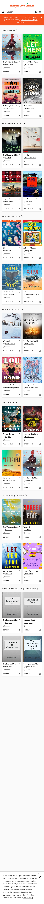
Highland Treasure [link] (9, 199)
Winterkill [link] (6, 341)
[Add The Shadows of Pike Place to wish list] (19, 165)
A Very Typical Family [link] (10, 106)
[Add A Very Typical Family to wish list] (19, 116)
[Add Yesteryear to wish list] (19, 488)
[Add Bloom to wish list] (19, 258)
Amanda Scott (9, 202)
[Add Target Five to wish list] (39, 537)
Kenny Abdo (29, 251)
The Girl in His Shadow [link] (10, 62)
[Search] (3, 12)
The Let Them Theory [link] (31, 62)
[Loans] (36, 12)
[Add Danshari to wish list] (39, 165)
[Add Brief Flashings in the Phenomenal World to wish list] (19, 537)
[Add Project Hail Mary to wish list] (19, 444)
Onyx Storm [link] (27, 106)
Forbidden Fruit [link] (29, 620)
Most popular (8, 402)
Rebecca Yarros (29, 109)
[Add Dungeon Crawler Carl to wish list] (39, 444)
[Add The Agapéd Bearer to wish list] (39, 395)
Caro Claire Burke (10, 481)
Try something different (13, 495)
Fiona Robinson (9, 295)
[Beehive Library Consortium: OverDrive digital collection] (22, 4)
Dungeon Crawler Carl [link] (31, 434)
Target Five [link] (27, 527)
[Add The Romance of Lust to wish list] (19, 630)
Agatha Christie (30, 667)
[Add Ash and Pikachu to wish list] (39, 258)
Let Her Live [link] (7, 571)
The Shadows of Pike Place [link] (10, 155)
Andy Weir (8, 437)
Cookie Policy (28, 898)
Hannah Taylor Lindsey (32, 388)
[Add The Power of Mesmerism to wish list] (19, 674)
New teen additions (11, 309)
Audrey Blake (9, 65)
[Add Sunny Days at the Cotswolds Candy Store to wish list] (39, 581)
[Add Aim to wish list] (39, 302)
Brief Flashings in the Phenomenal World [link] (10, 527)
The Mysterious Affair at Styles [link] (31, 664)
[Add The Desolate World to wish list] (39, 351)
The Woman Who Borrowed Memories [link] (31, 199)
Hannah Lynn (29, 574)
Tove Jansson (29, 202)
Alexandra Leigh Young (12, 388)
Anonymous (8, 623)
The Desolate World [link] (30, 341)
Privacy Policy (23, 878)
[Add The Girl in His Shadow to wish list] (19, 72)
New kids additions (11, 216)
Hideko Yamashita (30, 158)
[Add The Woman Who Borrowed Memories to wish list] (39, 208)
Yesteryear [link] (7, 478)
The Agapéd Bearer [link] (30, 385)
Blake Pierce (8, 574)
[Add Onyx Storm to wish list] (39, 116)
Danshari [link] (26, 155)
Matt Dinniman (29, 437)
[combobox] (17, 12)
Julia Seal (8, 251)
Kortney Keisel (29, 344)
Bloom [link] (5, 248)
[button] (19, 62)
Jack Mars (28, 530)
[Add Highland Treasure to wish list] (19, 208)
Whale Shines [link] (8, 292)
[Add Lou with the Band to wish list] (19, 395)
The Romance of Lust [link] (10, 620)
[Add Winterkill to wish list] (19, 351)
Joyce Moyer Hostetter (32, 295)
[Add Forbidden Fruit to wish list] (39, 630)
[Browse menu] (40, 11)
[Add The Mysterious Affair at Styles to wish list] (39, 674)
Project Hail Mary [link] (9, 434)
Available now (9, 30)
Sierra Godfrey (9, 109)
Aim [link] (24, 292)
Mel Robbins (29, 65)
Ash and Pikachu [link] (29, 248)
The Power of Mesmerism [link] (10, 664)
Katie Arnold (8, 530)
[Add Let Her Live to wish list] (19, 581)
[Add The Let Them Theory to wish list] (39, 72)
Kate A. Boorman (10, 344)
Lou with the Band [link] (9, 385)
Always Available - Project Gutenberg (20, 588)
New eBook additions (12, 123)
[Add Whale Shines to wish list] (19, 302)
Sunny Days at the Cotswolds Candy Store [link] (31, 571)
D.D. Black (8, 158)
